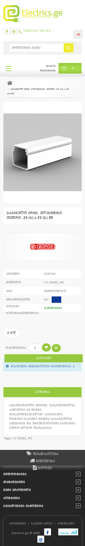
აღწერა (42, 392)
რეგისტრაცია (48, 70)
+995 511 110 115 (37, 31)
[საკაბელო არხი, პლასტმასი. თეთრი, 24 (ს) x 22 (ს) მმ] (42, 152)
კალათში (43, 358)
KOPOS (50, 273)
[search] (68, 47)
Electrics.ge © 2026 (26, 533)
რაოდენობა (16, 347)
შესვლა (51, 66)
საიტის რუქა (42, 523)
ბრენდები (17, 523)
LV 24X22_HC (22, 438)
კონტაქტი (65, 523)
